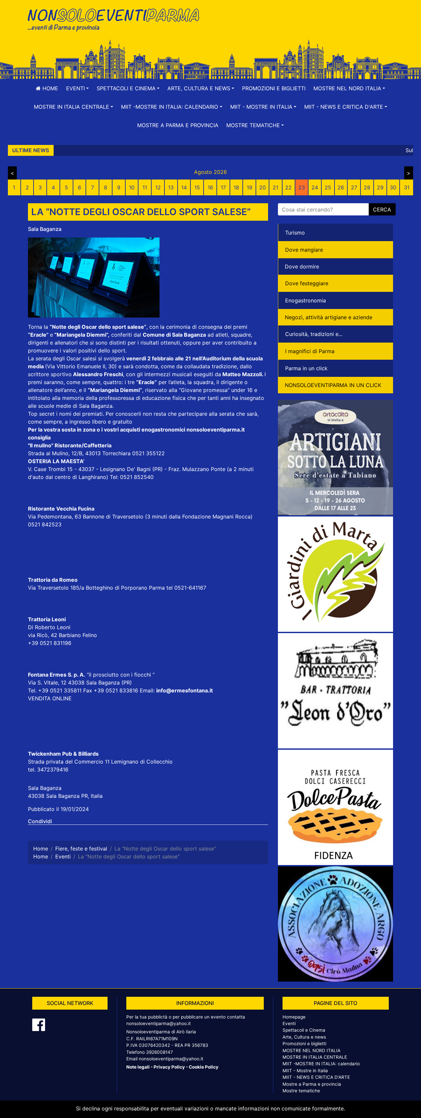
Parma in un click (306, 368)
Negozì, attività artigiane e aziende (328, 317)
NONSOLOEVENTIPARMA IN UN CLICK (333, 385)
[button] (77, 88)
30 (393, 187)
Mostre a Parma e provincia (177, 125)
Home (49, 88)
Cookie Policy (203, 1067)
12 (158, 187)
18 (236, 187)
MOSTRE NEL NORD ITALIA (311, 1050)
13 (171, 187)
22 (288, 187)
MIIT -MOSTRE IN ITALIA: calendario (321, 1063)
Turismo (295, 232)
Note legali (138, 1067)
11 (144, 187)
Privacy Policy (169, 1067)
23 (301, 187)
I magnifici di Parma (309, 351)
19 (249, 187)
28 (367, 187)
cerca (382, 209)
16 (210, 187)
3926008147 (159, 1052)
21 (275, 187)
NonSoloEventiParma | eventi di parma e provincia (117, 19)
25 (328, 187)
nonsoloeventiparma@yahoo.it (158, 1023)
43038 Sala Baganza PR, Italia (65, 796)
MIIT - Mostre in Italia (305, 1070)
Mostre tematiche (301, 1090)
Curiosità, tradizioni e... (313, 334)
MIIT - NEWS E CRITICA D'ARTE (316, 1077)
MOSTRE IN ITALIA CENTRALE (315, 1057)
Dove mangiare (304, 249)
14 (184, 187)
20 (262, 187)
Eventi (289, 1023)
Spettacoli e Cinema (304, 1030)
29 (380, 187)
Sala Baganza (45, 229)
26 (340, 187)
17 (223, 187)
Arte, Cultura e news (304, 1037)
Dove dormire (302, 266)
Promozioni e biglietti (274, 88)
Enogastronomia (305, 300)
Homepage (294, 1017)
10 (132, 187)
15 (197, 187)
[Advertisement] (304, 26)
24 (314, 187)
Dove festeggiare (306, 283)
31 (406, 187)
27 (354, 187)
